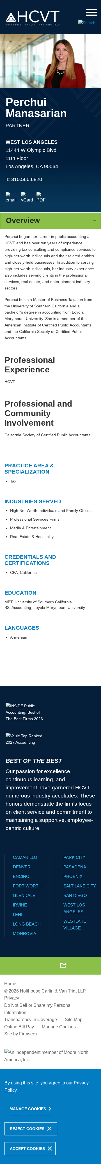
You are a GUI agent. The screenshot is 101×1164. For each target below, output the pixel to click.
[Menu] (91, 12)
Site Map (73, 1019)
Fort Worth (27, 886)
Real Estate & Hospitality (32, 536)
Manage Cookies (59, 1026)
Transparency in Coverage (30, 1019)
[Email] (12, 198)
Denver (22, 866)
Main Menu (36, 6)
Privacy (11, 998)
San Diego (75, 895)
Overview (23, 220)
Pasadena (74, 866)
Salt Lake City (79, 886)
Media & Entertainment (30, 528)
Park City (74, 857)
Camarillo (25, 857)
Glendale (24, 895)
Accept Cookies (27, 1148)
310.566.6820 (26, 179)
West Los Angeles (32, 142)
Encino (21, 876)
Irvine (20, 905)
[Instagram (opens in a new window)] (49, 965)
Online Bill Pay (19, 1026)
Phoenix (72, 876)
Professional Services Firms (34, 519)
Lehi (17, 914)
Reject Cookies (27, 1128)
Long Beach (27, 924)
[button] (63, 965)
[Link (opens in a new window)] (42, 198)
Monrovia (24, 933)
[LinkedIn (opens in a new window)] (37, 965)
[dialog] (50, 1116)
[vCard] (27, 198)
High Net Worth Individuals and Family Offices (50, 510)
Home (10, 983)
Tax (13, 481)
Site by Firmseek (21, 1033)
